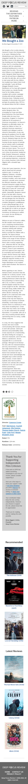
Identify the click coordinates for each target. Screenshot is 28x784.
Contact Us (17, 772)
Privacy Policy (14, 774)
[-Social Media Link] (4, 6)
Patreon (14, 18)
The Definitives (14, 13)
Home (7, 772)
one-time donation (13, 485)
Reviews (14, 11)
